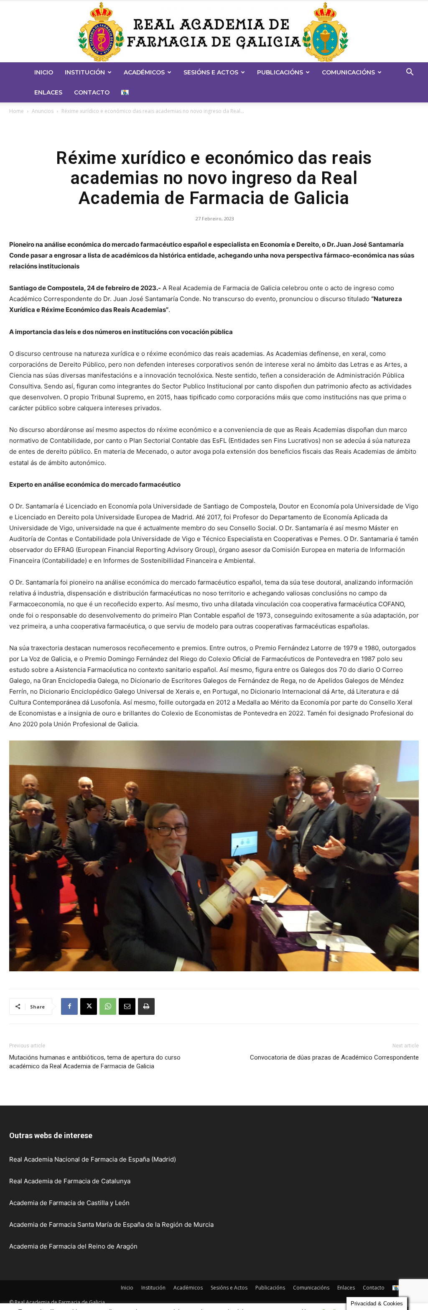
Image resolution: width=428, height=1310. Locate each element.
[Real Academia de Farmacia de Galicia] (214, 31)
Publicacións (280, 72)
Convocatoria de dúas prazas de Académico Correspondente (334, 1057)
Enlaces (48, 92)
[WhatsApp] (107, 1006)
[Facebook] (69, 1006)
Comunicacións (348, 72)
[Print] (146, 1006)
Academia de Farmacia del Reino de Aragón (73, 1246)
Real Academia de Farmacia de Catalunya (69, 1181)
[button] (410, 73)
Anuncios (43, 111)
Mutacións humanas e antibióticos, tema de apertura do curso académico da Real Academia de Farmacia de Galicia (95, 1062)
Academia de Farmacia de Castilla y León (69, 1203)
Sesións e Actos (210, 72)
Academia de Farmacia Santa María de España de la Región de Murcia (111, 1224)
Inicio (43, 72)
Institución (85, 72)
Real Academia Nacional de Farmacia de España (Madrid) (92, 1159)
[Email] (127, 1006)
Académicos (144, 72)
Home (16, 111)
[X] (88, 1006)
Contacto (92, 92)
